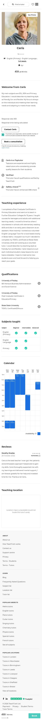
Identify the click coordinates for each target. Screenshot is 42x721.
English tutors (8, 611)
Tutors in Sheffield (10, 682)
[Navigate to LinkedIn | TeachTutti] (7, 699)
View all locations (9, 691)
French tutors (8, 640)
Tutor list (6, 594)
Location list (7, 590)
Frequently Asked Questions (14, 582)
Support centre (9, 552)
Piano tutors (7, 615)
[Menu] (36, 4)
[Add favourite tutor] (32, 4)
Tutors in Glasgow (10, 678)
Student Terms (27, 706)
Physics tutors (8, 632)
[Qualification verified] (39, 283)
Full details (22, 61)
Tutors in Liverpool (10, 674)
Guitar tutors (8, 619)
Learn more (5, 148)
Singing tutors (8, 623)
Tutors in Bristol (9, 687)
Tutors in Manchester (11, 661)
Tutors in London (9, 657)
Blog (4, 577)
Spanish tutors (8, 636)
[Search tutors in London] (3, 4)
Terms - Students (9, 561)
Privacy (5, 557)
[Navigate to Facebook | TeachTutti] (3, 699)
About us (6, 540)
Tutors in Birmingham (11, 665)
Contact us (7, 548)
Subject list (7, 586)
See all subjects (9, 645)
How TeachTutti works (11, 544)
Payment (6, 706)
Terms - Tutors (8, 565)
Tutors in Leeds (9, 670)
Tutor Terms (7, 709)
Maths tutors (8, 606)
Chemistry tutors (9, 628)
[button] (38, 188)
